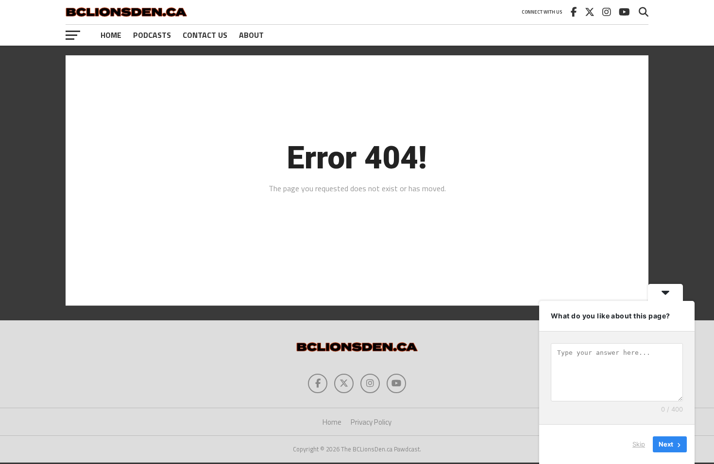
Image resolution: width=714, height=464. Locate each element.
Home (111, 35)
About (251, 35)
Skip (638, 444)
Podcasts (152, 35)
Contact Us (205, 35)
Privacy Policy (371, 422)
